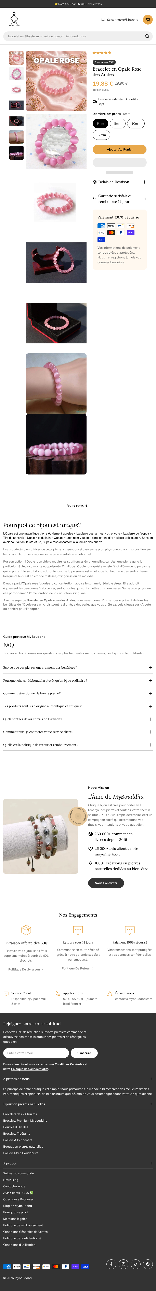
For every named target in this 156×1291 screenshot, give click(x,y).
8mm (117, 123)
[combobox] (78, 36)
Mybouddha (23, 1278)
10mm (135, 123)
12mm (101, 135)
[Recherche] (147, 36)
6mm (100, 123)
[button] (102, 53)
